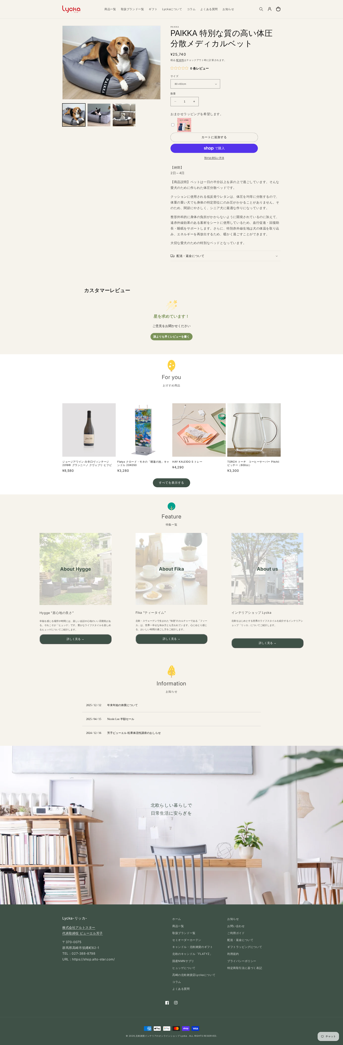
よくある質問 (181, 988)
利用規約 (233, 953)
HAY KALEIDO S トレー (187, 461)
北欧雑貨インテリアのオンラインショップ (158, 1035)
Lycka (183, 1035)
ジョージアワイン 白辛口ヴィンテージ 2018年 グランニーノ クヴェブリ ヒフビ (87, 463)
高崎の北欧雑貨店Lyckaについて (193, 974)
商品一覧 (178, 926)
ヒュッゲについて (184, 968)
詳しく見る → (75, 639)
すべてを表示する (171, 482)
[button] (261, 9)
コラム (176, 981)
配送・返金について (240, 940)
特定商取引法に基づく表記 (244, 968)
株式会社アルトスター (78, 927)
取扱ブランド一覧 (184, 933)
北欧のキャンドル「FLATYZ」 (192, 953)
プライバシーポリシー (241, 961)
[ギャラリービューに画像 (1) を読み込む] (73, 114)
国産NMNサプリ (183, 961)
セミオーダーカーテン (186, 940)
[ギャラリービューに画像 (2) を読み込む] (98, 114)
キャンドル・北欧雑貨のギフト (192, 947)
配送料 (180, 60)
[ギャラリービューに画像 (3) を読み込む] (124, 114)
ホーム (176, 919)
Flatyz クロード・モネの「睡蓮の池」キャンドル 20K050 (143, 463)
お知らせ (233, 919)
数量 (173, 93)
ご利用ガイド (236, 933)
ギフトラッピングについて (244, 947)
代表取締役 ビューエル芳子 (82, 933)
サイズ (174, 76)
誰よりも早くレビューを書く (171, 337)
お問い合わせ (236, 926)
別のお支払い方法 (214, 157)
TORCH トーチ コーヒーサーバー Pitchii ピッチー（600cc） (253, 463)
